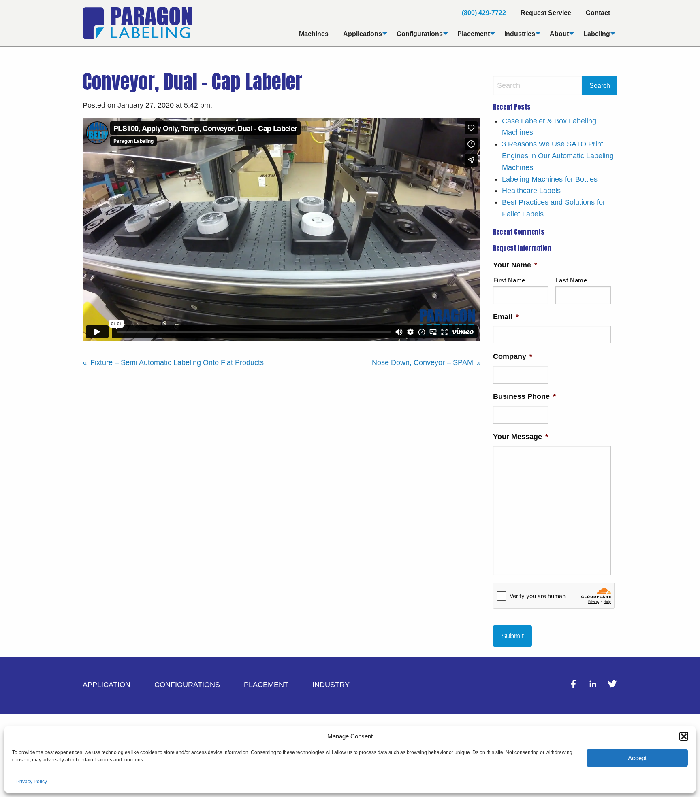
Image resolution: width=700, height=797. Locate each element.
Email (506, 317)
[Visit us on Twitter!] (612, 687)
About (559, 33)
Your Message (520, 436)
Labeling (596, 33)
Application (106, 684)
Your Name (515, 265)
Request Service (546, 12)
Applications (362, 33)
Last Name (571, 280)
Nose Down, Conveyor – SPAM (422, 362)
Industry (331, 684)
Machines (314, 33)
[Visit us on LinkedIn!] (594, 687)
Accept (637, 758)
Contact (598, 12)
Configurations (420, 33)
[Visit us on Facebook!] (574, 687)
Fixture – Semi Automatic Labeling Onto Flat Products (177, 362)
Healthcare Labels (531, 191)
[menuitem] (484, 12)
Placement (473, 33)
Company (512, 356)
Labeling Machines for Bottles (550, 179)
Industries (519, 33)
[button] (684, 736)
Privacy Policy (31, 781)
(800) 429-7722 (484, 12)
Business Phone (524, 396)
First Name (509, 280)
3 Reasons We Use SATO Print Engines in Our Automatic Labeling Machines (558, 156)
